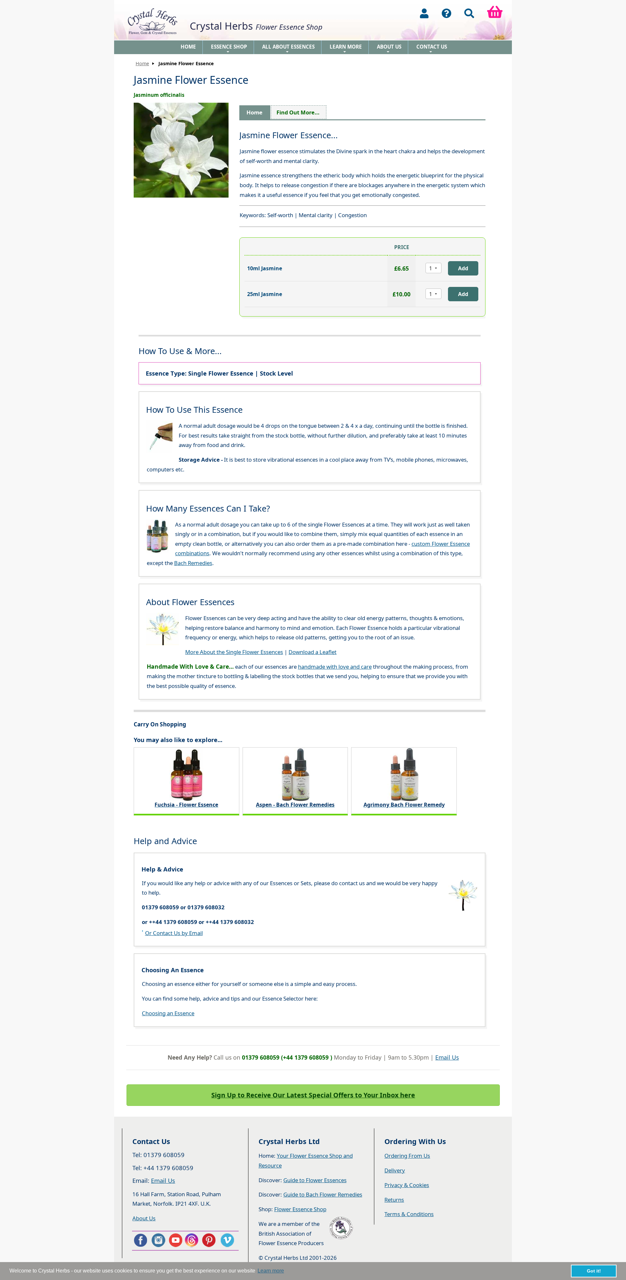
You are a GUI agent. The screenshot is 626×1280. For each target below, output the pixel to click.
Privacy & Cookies (406, 1185)
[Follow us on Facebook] (140, 1240)
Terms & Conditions (409, 1214)
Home (188, 46)
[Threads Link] (193, 1240)
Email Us (447, 1057)
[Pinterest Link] (210, 1240)
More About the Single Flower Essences (234, 652)
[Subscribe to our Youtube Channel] (175, 1240)
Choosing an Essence (168, 1013)
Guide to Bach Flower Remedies (322, 1194)
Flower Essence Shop (300, 1209)
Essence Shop (229, 48)
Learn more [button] (271, 1270)
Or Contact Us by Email (174, 933)
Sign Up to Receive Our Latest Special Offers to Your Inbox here (313, 1095)
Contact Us (431, 48)
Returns (394, 1199)
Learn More (346, 48)
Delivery (394, 1170)
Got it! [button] (594, 1270)
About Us (389, 48)
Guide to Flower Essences (315, 1180)
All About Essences (288, 48)
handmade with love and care (335, 666)
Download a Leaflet (312, 652)
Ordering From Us (407, 1155)
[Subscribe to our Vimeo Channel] (228, 1240)
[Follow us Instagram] (158, 1240)
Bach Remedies (193, 563)
